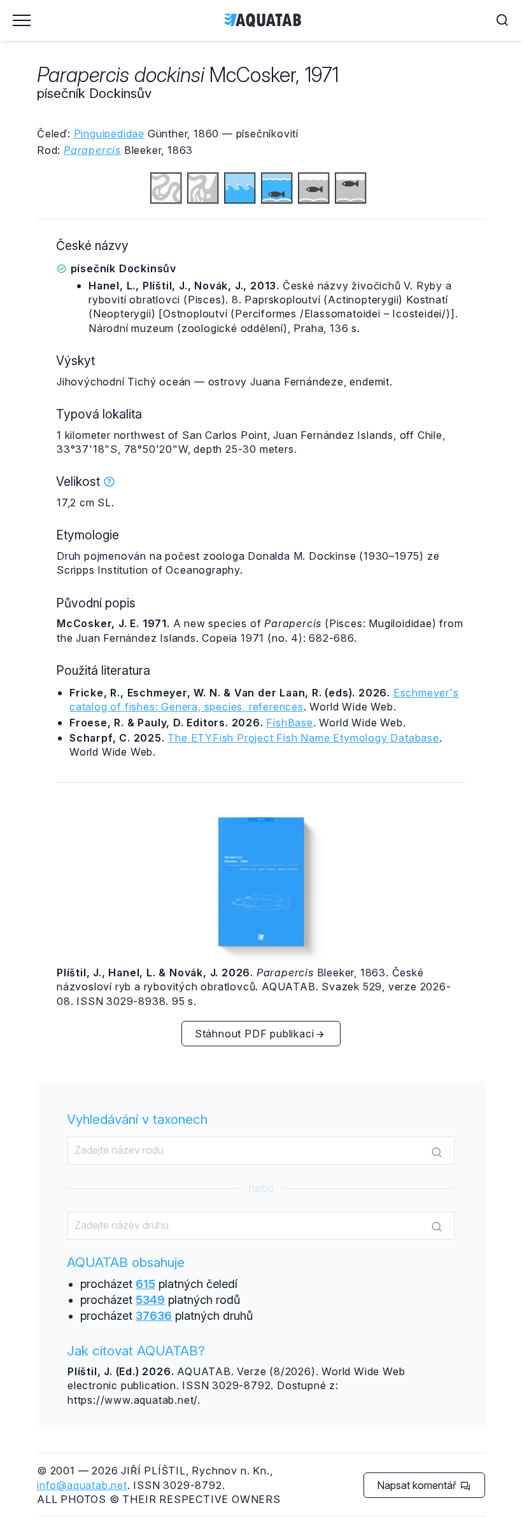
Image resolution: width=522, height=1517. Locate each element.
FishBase (289, 722)
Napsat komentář (418, 1485)
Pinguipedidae (109, 133)
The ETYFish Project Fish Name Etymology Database (303, 737)
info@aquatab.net (82, 1485)
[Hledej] (436, 1151)
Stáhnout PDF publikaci (254, 1033)
